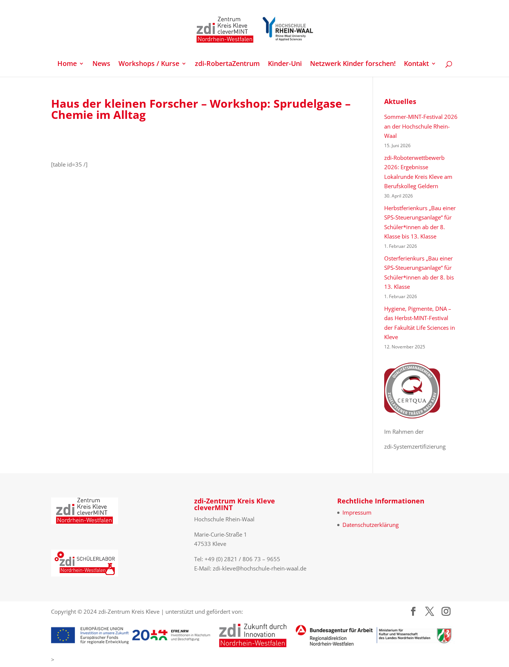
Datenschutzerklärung (370, 524)
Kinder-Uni (285, 64)
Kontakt (416, 64)
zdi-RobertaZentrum (227, 64)
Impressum (357, 512)
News (101, 64)
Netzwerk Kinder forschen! (353, 64)
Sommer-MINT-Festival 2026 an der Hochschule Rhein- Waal (421, 126)
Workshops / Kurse (148, 64)
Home (67, 64)
